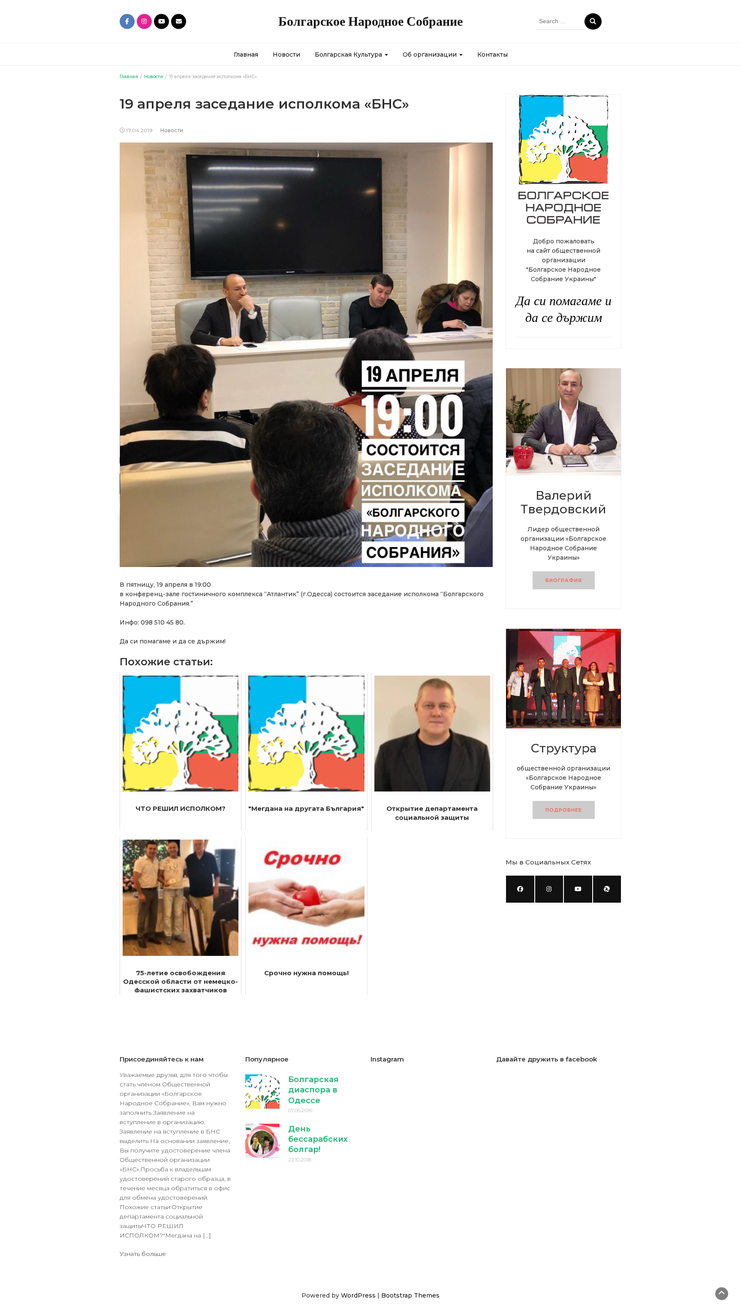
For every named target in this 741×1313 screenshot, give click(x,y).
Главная (246, 54)
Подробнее (563, 810)
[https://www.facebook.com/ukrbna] (520, 889)
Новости (286, 54)
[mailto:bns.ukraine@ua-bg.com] (607, 889)
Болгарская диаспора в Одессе (313, 1090)
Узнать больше (143, 1254)
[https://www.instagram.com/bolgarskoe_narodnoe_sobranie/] (549, 889)
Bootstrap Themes (410, 1295)
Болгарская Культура (349, 54)
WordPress (358, 1295)
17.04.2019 (139, 130)
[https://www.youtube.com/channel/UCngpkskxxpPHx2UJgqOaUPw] (578, 889)
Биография (563, 580)
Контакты (492, 54)
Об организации (430, 54)
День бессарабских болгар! (318, 1139)
